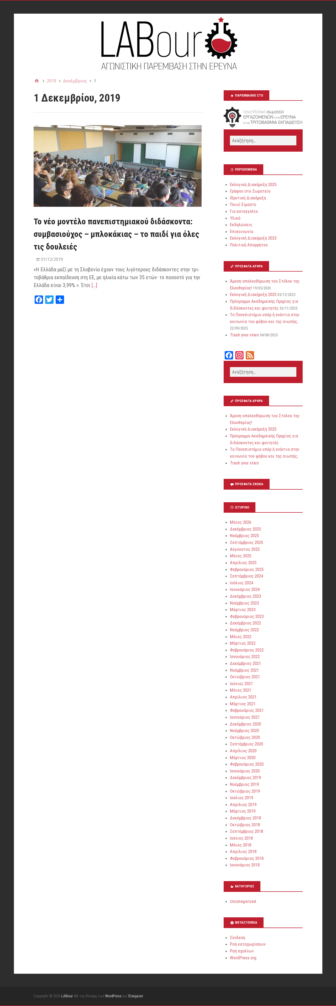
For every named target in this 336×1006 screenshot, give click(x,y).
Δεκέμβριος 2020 (245, 724)
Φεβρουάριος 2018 (247, 858)
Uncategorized (243, 901)
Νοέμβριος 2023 (244, 603)
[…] (94, 285)
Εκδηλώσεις (241, 224)
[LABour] (168, 42)
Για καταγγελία (244, 211)
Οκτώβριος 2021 (245, 676)
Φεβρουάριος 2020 (247, 764)
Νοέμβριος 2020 (244, 730)
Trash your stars (244, 334)
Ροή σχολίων (242, 951)
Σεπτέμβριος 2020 (246, 743)
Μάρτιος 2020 (242, 757)
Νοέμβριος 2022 (244, 629)
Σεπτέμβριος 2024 (246, 576)
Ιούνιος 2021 (241, 683)
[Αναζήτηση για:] (263, 140)
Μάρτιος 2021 (242, 703)
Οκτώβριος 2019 (245, 791)
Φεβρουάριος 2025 (247, 569)
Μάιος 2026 (240, 522)
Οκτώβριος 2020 (245, 737)
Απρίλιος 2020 (243, 750)
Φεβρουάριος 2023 (247, 616)
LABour (66, 996)
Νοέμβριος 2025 (244, 535)
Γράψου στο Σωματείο (250, 191)
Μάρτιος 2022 (242, 643)
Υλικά (235, 218)
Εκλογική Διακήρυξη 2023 (253, 238)
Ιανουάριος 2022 (245, 656)
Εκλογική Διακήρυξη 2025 (253, 184)
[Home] (37, 81)
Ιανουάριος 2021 (245, 717)
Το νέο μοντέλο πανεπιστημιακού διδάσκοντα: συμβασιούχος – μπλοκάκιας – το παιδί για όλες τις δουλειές (116, 234)
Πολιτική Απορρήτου (249, 244)
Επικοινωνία (241, 231)
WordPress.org (243, 957)
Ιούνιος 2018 (241, 838)
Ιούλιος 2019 (241, 797)
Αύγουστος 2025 (245, 549)
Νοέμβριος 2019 (244, 784)
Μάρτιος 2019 (242, 811)
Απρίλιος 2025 (243, 562)
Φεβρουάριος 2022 (247, 650)
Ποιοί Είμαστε (243, 204)
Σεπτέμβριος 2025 (246, 542)
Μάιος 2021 (240, 690)
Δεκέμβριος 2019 (245, 777)
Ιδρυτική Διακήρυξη (248, 197)
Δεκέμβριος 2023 (245, 596)
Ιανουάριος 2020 (245, 771)
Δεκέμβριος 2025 (245, 529)
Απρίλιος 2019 (243, 804)
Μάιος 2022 (240, 636)
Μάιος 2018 (240, 845)
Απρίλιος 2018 (243, 851)
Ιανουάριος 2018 (245, 864)
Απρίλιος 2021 (243, 697)
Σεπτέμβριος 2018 (246, 831)
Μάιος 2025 (240, 555)
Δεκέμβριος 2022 (245, 623)
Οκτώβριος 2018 (245, 824)
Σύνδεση (237, 937)
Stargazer (135, 996)
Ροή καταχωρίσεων (248, 944)
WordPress (113, 996)
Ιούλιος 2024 (241, 582)
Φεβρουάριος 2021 (247, 710)
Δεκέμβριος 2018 (245, 817)
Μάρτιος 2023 (242, 609)
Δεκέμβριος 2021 (245, 663)
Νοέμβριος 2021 (244, 670)
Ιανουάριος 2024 (245, 589)
